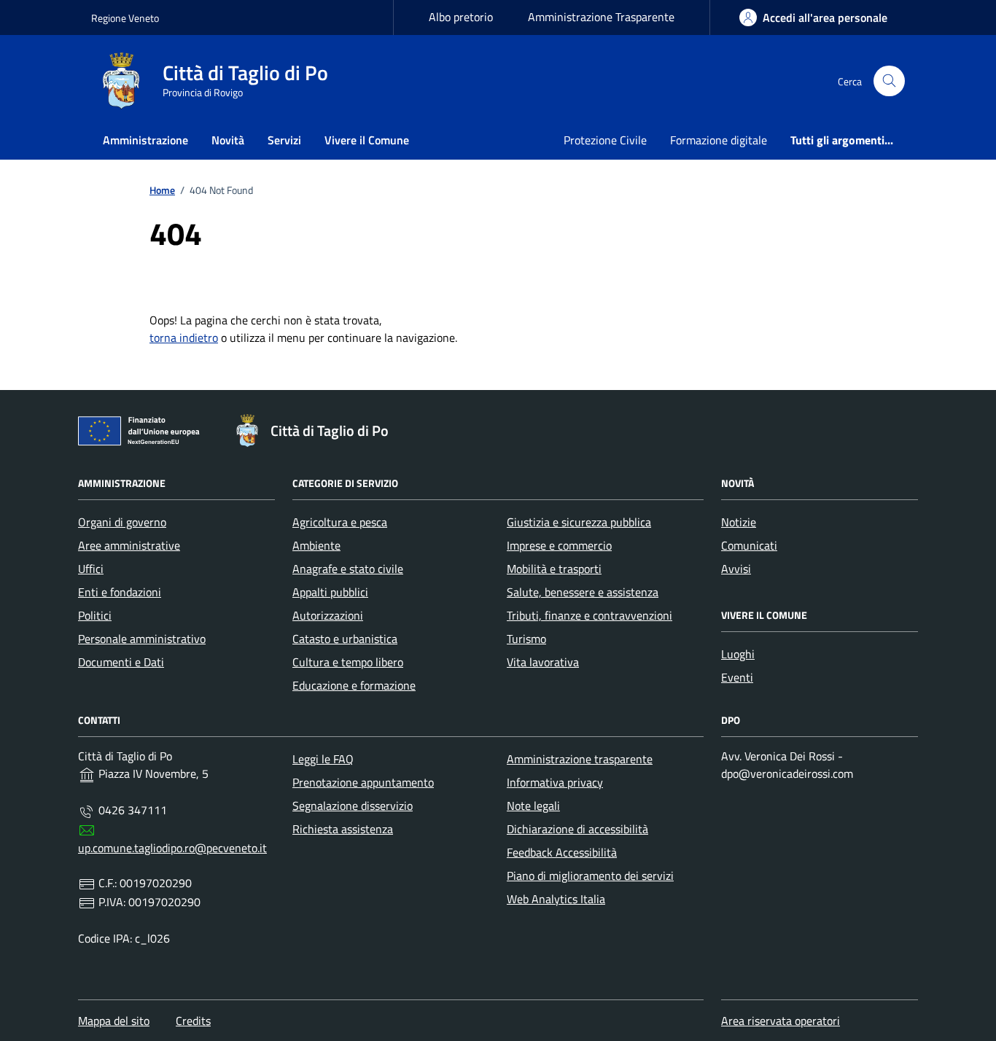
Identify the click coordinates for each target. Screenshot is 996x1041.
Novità (227, 140)
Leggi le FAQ (323, 759)
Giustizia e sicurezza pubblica (579, 522)
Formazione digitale (718, 140)
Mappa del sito (113, 1020)
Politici (95, 615)
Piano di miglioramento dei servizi (590, 875)
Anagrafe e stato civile (347, 568)
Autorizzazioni (327, 615)
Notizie (738, 522)
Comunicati (749, 545)
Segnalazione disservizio (352, 805)
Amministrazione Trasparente (601, 17)
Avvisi (736, 568)
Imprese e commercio (559, 545)
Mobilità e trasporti (554, 568)
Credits (193, 1020)
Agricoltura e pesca (339, 522)
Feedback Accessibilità (562, 852)
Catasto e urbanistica (344, 638)
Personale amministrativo (142, 638)
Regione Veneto (125, 18)
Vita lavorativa (543, 662)
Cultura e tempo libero (347, 662)
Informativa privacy (555, 782)
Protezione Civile (605, 140)
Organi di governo (122, 522)
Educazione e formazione (354, 685)
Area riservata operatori (780, 1020)
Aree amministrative (129, 545)
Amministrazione (145, 140)
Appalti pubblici (330, 592)
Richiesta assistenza (342, 829)
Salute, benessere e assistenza (582, 592)
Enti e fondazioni (119, 592)
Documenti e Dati (121, 662)
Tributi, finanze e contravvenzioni (589, 615)
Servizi (284, 140)
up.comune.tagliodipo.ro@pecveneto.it (172, 848)
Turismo (526, 638)
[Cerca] (889, 81)
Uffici (91, 568)
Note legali (533, 805)
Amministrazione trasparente (580, 759)
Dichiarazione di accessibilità (577, 829)
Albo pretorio (461, 17)
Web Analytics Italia (556, 899)
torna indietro (183, 337)
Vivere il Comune (366, 140)
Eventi (737, 677)
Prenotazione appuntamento (363, 782)
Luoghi (738, 654)
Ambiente (316, 545)
